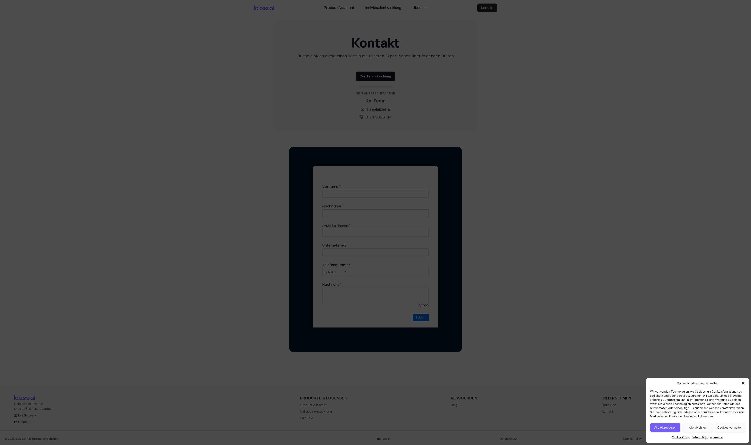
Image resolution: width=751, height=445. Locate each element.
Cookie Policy (681, 437)
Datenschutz (700, 437)
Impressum (716, 437)
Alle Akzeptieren (665, 427)
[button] (743, 383)
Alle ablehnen (698, 427)
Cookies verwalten (729, 427)
